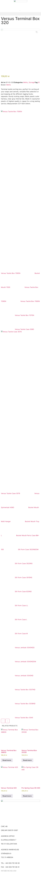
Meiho (25, 82)
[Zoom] (36, 32)
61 (39, 82)
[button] (20, 14)
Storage (32, 82)
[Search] (19, 10)
